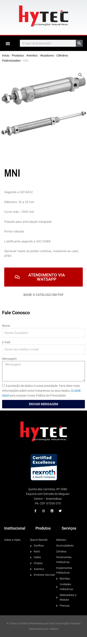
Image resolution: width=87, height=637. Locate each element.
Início (5, 55)
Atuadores (47, 55)
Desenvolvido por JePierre (43, 628)
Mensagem (9, 358)
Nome (6, 325)
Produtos (18, 55)
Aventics (32, 55)
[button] (7, 43)
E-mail (6, 342)
